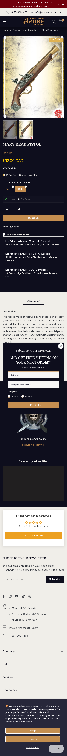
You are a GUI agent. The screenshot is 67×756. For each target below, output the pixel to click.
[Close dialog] (60, 346)
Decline (33, 739)
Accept (33, 730)
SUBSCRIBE (33, 404)
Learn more (25, 721)
